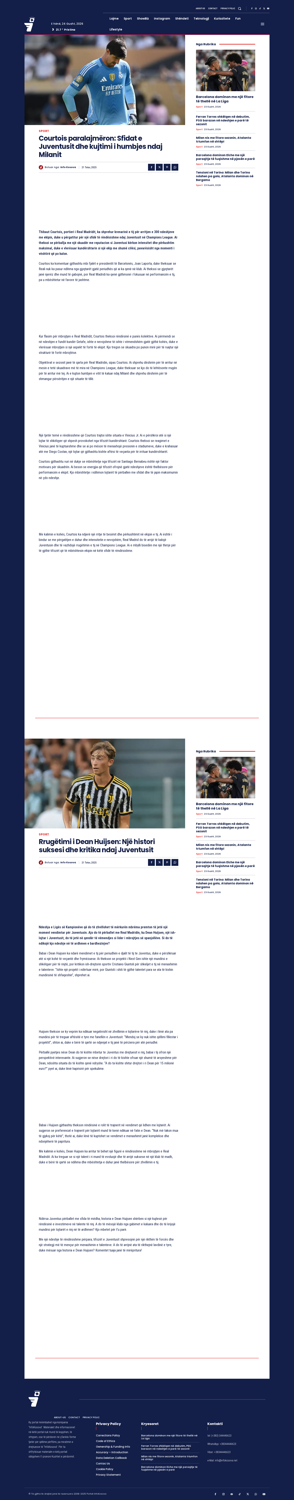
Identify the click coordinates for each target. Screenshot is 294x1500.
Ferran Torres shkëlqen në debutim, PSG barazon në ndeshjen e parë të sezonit (223, 120)
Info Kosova (68, 167)
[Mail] (231, 1494)
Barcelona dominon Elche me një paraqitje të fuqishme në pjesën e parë (225, 157)
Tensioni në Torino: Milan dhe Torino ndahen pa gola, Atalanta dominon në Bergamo (224, 176)
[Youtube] (268, 9)
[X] (264, 9)
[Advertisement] (108, 202)
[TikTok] (260, 9)
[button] (239, 8)
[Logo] (35, 24)
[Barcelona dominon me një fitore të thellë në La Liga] (225, 70)
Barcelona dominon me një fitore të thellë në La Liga (225, 99)
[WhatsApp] (175, 167)
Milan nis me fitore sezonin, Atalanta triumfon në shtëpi (223, 140)
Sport (44, 131)
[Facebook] (252, 9)
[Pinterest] (167, 167)
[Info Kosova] (42, 167)
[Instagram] (256, 9)
